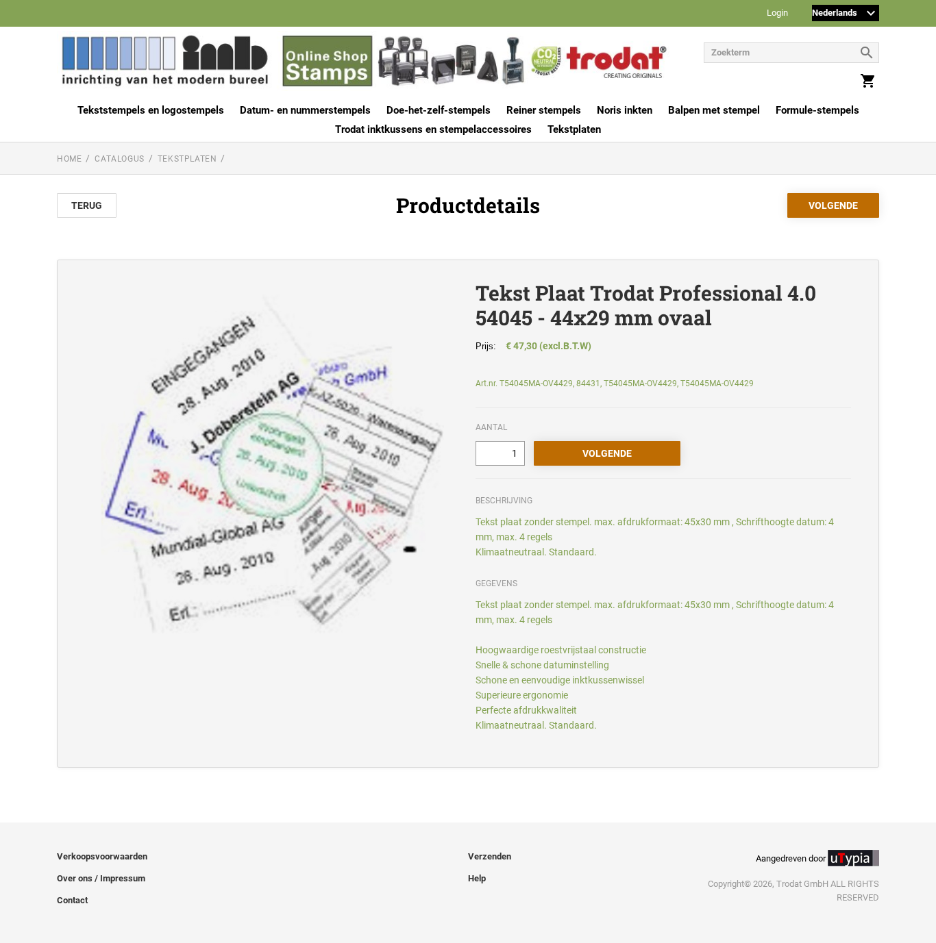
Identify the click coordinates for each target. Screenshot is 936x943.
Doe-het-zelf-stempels (438, 110)
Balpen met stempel (714, 110)
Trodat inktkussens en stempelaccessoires (433, 129)
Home (69, 159)
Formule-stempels (817, 110)
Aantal (491, 427)
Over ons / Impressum (101, 878)
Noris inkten (624, 110)
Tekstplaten (574, 129)
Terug (86, 205)
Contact (72, 900)
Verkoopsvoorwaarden (102, 856)
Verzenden (489, 856)
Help (477, 878)
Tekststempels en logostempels (150, 110)
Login (777, 13)
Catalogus (119, 159)
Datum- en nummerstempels (305, 110)
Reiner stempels (543, 110)
